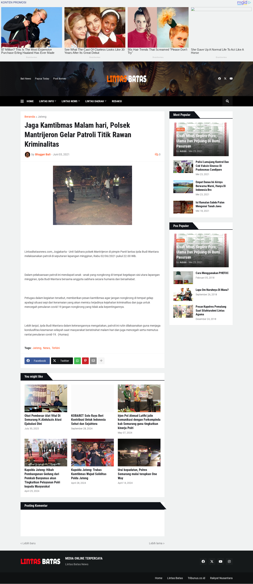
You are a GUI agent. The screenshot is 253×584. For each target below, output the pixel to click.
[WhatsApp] (77, 360)
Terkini (56, 348)
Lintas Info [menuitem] (46, 101)
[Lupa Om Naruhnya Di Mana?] (183, 294)
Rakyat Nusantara (221, 578)
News (46, 348)
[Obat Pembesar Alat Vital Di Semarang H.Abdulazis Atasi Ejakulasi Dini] (46, 398)
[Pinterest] (85, 360)
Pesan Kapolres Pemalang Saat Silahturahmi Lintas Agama (211, 310)
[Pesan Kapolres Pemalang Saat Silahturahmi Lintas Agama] (183, 311)
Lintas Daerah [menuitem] (94, 101)
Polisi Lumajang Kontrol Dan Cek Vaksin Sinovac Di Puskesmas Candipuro (212, 165)
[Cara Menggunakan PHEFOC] (183, 277)
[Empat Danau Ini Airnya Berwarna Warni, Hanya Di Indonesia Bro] (183, 186)
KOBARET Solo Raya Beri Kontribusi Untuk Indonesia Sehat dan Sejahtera (88, 420)
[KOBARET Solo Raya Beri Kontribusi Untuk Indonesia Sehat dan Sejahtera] (92, 398)
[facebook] (219, 78)
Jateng (42, 116)
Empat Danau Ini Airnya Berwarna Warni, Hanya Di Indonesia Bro (211, 186)
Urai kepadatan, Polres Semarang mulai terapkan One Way (137, 474)
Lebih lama (155, 543)
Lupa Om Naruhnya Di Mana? (212, 290)
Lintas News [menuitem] (69, 101)
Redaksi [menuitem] (117, 101)
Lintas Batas (175, 578)
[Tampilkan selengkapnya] (101, 360)
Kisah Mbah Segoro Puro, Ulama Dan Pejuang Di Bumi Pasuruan (198, 140)
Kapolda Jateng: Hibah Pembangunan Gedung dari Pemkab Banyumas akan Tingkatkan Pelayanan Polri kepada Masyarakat (42, 478)
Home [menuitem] (30, 101)
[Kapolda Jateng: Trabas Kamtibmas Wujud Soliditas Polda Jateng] (92, 452)
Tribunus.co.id (196, 578)
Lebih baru (29, 543)
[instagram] (229, 561)
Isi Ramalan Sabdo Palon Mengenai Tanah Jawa (210, 204)
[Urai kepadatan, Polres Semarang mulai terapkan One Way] (139, 452)
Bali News (26, 78)
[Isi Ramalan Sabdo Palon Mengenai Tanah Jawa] (183, 207)
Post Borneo (59, 78)
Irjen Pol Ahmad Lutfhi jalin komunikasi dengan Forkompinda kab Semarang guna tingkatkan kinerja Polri (139, 422)
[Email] (93, 360)
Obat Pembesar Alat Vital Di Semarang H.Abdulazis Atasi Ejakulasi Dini (43, 420)
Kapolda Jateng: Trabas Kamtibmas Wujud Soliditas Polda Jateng (88, 474)
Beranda (30, 116)
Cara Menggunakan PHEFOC (212, 273)
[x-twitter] (225, 78)
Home (158, 578)
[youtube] (231, 78)
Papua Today (42, 78)
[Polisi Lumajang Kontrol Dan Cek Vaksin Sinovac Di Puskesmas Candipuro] (183, 166)
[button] (24, 101)
